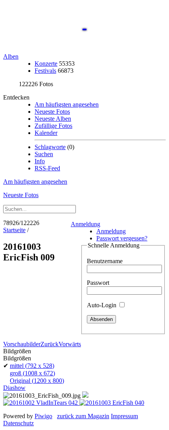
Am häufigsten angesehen (67, 104)
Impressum (124, 416)
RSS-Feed (47, 168)
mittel (32, 365)
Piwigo (43, 416)
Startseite (14, 230)
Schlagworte (50, 147)
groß (32, 373)
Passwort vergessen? (121, 238)
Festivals (45, 70)
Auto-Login (102, 305)
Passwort (98, 282)
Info (40, 161)
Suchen (44, 154)
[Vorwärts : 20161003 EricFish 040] (111, 402)
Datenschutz (18, 423)
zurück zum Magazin (83, 416)
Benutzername (105, 261)
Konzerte (46, 63)
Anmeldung (85, 224)
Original (37, 380)
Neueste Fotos (52, 111)
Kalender (46, 132)
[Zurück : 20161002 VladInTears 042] (41, 402)
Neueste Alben (53, 118)
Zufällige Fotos (53, 125)
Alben (10, 56)
